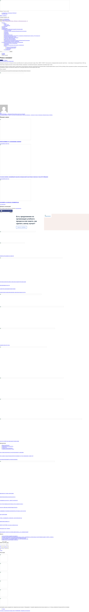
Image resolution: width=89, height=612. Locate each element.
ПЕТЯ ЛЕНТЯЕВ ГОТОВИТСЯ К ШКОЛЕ (10, 536)
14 (5, 546)
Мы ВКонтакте (4, 13)
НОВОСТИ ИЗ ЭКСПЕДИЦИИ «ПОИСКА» (10, 539)
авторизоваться (18, 208)
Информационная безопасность (7, 446)
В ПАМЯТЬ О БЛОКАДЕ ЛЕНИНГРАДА (9, 202)
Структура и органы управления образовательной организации (15, 31)
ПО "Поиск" (5, 60)
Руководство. (6, 33)
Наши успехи (6, 24)
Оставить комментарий (9, 61)
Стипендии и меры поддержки (9, 38)
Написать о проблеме (21, 227)
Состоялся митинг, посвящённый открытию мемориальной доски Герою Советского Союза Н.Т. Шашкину (24, 176)
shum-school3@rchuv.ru (6, 20)
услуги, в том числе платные (11, 46)
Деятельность (6, 44)
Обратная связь (4, 28)
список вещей (8, 48)
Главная (3, 608)
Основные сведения (7, 30)
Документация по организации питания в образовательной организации (17, 40)
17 (0, 547)
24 (0, 548)
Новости (3, 22)
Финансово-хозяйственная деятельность (11, 37)
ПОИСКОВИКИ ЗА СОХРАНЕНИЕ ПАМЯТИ (10, 141)
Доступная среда (7, 49)
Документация (4, 26)
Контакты (4, 27)
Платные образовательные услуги (10, 36)
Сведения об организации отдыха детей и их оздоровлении (12, 42)
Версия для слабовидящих (7, 210)
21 (5, 547)
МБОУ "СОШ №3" (3, 15)
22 (6, 547)
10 (0, 546)
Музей (5, 23)
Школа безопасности (5, 445)
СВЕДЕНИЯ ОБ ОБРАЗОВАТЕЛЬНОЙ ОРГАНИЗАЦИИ (12, 29)
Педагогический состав (8, 34)
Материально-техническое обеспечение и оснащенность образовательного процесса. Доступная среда (22, 35)
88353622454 (7, 19)
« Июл (1, 550)
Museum (1, 60)
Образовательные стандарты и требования (11, 41)
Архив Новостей (7, 25)
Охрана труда (4, 447)
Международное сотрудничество (10, 39)
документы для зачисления (11, 47)
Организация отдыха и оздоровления (10, 43)
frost (4, 61)
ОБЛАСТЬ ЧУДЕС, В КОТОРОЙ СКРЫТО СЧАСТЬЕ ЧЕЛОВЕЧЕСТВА (15, 538)
